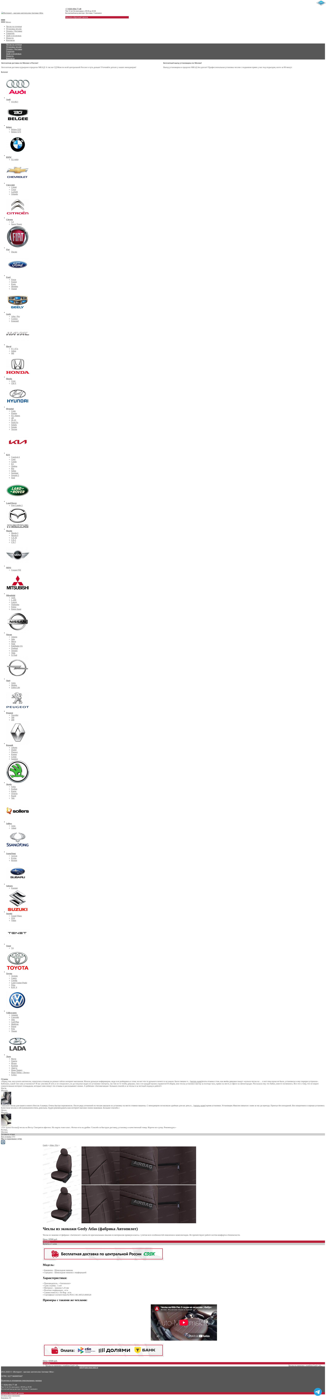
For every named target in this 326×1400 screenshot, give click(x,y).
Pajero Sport (16, 609)
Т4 (12, 948)
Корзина (4, 1398)
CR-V (13, 383)
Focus (13, 279)
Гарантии (10, 33)
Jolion (13, 351)
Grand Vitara (16, 916)
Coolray (14, 319)
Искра (14, 1063)
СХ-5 (13, 540)
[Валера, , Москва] (6, 1126)
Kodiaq (14, 789)
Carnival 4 (15, 457)
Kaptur (14, 754)
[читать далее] (196, 1081)
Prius (13, 985)
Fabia (13, 787)
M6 (12, 353)
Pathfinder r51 (17, 646)
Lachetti (14, 192)
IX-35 (13, 420)
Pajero (13, 607)
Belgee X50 (16, 129)
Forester (14, 888)
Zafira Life (15, 687)
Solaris (14, 425)
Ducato (14, 252)
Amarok (14, 1015)
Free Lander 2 (17, 505)
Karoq (13, 791)
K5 (12, 464)
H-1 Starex (15, 416)
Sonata (14, 427)
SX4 (13, 918)
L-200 (13, 600)
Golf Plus (15, 1022)
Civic (13, 381)
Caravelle (15, 1017)
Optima (14, 466)
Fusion (14, 282)
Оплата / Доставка (14, 31)
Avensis (14, 976)
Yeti (12, 798)
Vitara (13, 920)
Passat (13, 1026)
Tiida (13, 653)
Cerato (14, 462)
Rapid (13, 796)
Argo (13, 826)
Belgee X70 (16, 132)
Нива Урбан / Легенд (20, 1072)
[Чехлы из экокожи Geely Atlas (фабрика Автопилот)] (62, 1184)
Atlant (13, 828)
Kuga (13, 284)
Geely (45, 1145)
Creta (13, 411)
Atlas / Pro (15, 316)
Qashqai (14, 648)
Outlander (15, 604)
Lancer (14, 602)
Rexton (14, 860)
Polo (13, 1029)
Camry (14, 978)
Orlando (14, 194)
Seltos (13, 471)
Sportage (14, 473)
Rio (12, 468)
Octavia (14, 793)
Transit (14, 289)
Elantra (14, 413)
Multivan (14, 1024)
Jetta (13, 1020)
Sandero (14, 759)
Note (13, 644)
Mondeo (14, 286)
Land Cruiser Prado (19, 983)
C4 (12, 222)
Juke (13, 639)
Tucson (14, 429)
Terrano (14, 651)
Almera (14, 637)
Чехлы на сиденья (14, 26)
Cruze (13, 189)
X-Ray (14, 1075)
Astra (13, 683)
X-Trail (14, 655)
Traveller (14, 715)
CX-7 (13, 542)
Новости (10, 38)
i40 (12, 418)
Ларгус (14, 1068)
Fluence (14, 752)
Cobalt (14, 187)
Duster (14, 750)
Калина (14, 1066)
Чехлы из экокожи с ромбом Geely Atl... (62, 1365)
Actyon (14, 856)
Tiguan (14, 1031)
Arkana (14, 747)
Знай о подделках (13, 36)
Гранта (14, 1061)
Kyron (13, 858)
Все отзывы (6, 1137)
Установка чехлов (14, 29)
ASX (13, 598)
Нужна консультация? (10, 1395)
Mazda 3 (14, 533)
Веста (13, 1059)
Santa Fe (14, 422)
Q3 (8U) (14, 102)
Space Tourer (16, 224)
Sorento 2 (15, 475)
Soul (13, 478)
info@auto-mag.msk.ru (88, 1367)
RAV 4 (14, 987)
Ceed (13, 459)
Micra (13, 641)
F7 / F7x (14, 349)
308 (12, 717)
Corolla (14, 980)
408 (12, 720)
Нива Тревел (16, 1070)
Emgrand (15, 321)
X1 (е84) (14, 159)
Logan (13, 757)
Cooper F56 (16, 570)
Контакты (10, 40)
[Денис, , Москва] (6, 1104)
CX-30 (14, 538)
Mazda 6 (14, 535)
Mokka (14, 685)
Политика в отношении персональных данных (21, 1380)
